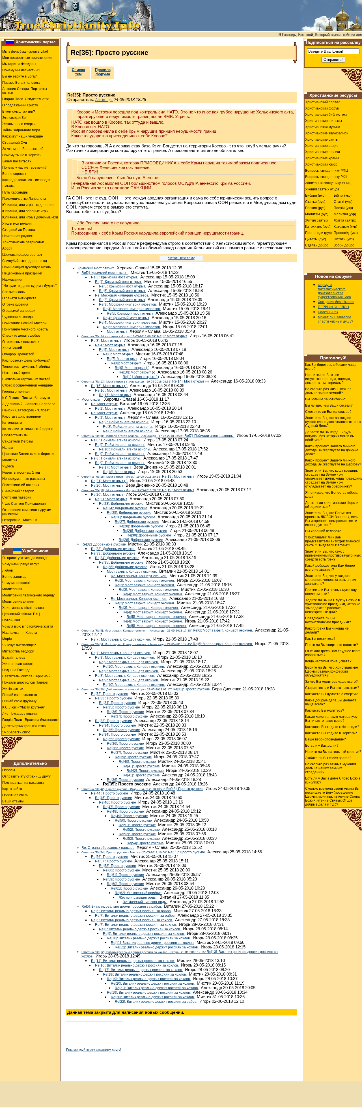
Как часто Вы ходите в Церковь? (331, 733)
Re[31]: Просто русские (145, 689)
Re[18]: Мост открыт (119, 472)
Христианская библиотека (326, 115)
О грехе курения (15, 304)
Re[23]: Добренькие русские (121, 504)
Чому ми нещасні (16, 583)
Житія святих (12, 689)
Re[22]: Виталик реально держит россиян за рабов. (156, 1002)
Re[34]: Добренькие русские (117, 558)
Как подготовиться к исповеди (26, 180)
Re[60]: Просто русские (121, 870)
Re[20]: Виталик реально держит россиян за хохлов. (153, 983)
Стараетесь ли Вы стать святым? (332, 688)
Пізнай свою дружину (19, 701)
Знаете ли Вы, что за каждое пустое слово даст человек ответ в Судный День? (333, 422)
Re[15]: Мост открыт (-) (109, 386)
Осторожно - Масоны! (19, 520)
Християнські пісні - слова (23, 608)
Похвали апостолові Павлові (25, 682)
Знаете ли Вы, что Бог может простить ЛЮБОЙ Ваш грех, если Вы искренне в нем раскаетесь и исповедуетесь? (332, 519)
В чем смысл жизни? (18, 111)
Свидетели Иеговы (17, 441)
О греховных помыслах (20, 342)
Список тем (78, 72)
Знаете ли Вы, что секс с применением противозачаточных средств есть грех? (333, 555)
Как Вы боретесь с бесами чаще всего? (331, 367)
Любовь (8, 186)
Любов (7, 570)
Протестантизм (14, 435)
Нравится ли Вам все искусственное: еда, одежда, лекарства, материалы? (328, 379)
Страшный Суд (14, 143)
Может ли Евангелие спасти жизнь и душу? (335, 319)
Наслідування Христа (19, 633)
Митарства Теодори (18, 651)
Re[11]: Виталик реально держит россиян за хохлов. (152, 943)
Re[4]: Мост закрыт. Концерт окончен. (153, 594)
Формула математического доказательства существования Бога (334, 291)
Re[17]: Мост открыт (115, 395)
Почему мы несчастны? (21, 70)
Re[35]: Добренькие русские (121, 562)
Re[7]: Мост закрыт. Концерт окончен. (121, 639)
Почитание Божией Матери (24, 323)
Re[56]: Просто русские (109, 857)
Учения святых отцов (322, 189)
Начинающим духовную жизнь (26, 267)
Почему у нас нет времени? (24, 167)
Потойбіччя (11, 620)
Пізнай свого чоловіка (19, 695)
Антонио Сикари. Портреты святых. (24, 91)
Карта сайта (12, 789)
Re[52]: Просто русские (141, 830)
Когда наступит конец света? (328, 661)
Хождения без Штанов (336, 302)
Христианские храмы (322, 158)
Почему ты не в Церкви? (21, 155)
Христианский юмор (321, 164)
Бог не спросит (14, 174)
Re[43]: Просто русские (142, 789)
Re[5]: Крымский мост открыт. (122, 286)
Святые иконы (13, 292)
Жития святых (316, 220)
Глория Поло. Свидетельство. (26, 99)
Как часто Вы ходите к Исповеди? (332, 727)
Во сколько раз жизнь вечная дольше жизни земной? (328, 391)
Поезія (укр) (343, 208)
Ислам (7, 448)
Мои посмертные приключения (27, 58)
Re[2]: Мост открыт (134, 336)
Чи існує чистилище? (19, 645)
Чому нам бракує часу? (20, 564)
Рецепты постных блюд (21, 472)
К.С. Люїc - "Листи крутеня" (23, 707)
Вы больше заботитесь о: (325, 399)
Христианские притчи (322, 152)
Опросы (8, 770)
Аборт (7, 248)
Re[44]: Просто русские (109, 793)
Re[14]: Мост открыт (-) (145, 381)
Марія (7, 639)
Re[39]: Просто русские (133, 757)
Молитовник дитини (18, 602)
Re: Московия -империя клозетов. (122, 295)
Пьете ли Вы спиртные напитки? (331, 645)
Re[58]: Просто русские (117, 866)
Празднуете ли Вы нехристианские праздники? (328, 620)
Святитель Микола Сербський (26, 676)
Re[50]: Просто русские (133, 821)
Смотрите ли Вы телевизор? (328, 412)
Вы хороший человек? (323, 531)
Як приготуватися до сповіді (24, 558)
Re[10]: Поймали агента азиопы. (125, 449)
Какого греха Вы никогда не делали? (327, 630)
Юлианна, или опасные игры (25, 211)
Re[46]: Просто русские (117, 802)
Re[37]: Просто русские (129, 716)
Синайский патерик (18, 491)
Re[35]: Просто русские (121, 707)
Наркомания (12, 280)
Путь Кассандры (15, 192)
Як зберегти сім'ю (16, 732)
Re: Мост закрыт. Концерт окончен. (139, 576)
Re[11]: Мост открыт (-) (141, 377)
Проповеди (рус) (318, 233)
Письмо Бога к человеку (21, 83)
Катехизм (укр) (345, 227)
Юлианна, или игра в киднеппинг (28, 205)
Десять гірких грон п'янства (24, 726)
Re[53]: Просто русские (141, 839)
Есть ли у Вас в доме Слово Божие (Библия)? (333, 780)
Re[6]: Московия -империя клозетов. (132, 327)
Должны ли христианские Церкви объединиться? (331, 505)
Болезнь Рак (328, 312)
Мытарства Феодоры (19, 64)
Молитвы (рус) (316, 214)
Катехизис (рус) (317, 227)
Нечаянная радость (18, 236)
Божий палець (13, 658)
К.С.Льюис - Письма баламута (26, 398)
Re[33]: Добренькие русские (113, 549)
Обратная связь (15, 795)
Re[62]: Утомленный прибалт (138, 893)
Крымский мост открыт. (96, 268)
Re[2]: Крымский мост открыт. (104, 273)
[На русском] (10, 42)
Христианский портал (35, 42)
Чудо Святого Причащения (24, 504)
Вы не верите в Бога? (19, 76)
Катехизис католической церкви (27, 429)
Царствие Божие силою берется (28, 454)
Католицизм (12, 423)
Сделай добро (316, 245)
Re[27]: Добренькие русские (137, 522)
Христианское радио (322, 146)
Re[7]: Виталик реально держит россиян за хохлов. (136, 925)
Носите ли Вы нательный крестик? (333, 752)
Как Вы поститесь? (320, 639)
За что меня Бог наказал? (23, 149)
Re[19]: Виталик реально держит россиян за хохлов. (149, 979)
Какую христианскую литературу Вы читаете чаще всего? (331, 719)
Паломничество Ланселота (24, 199)
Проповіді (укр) (346, 233)
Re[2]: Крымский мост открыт (122, 300)
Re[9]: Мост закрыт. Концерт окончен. (129, 662)
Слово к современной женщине (27, 385)
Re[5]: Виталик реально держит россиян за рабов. (121, 907)
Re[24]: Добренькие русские (125, 508)
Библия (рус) (315, 195)
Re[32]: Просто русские (109, 694)
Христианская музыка (322, 127)
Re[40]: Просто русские (137, 762)
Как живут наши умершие (22, 136)
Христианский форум (322, 108)
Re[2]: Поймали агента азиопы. (124, 422)
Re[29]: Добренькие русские (145, 531)
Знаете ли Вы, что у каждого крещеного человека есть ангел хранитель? (330, 580)
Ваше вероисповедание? (325, 739)
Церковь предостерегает (22, 255)
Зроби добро (344, 245)
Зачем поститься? (16, 161)
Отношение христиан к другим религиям (26, 512)
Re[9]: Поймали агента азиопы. (120, 445)
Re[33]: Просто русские (113, 698)
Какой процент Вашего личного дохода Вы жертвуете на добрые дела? (331, 450)
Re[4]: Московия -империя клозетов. (132, 309)
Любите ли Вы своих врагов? (328, 758)
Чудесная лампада (17, 317)
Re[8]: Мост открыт (126, 363)
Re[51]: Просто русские (137, 825)
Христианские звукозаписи (326, 133)
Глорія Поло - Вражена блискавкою (30, 720)
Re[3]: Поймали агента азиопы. (128, 427)
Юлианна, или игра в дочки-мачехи (30, 217)
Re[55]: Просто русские (143, 852)
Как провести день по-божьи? (26, 360)
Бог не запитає (14, 577)
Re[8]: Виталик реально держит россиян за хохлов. (140, 929)
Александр (104, 100)
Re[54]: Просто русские (145, 843)
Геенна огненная (16, 392)
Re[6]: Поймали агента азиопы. (128, 431)
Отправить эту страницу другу (26, 776)
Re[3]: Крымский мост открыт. (114, 277)
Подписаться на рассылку (23, 783)
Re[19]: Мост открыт (137, 476)
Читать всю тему (181, 258)
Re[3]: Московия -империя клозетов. (128, 304)
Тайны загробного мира (21, 130)
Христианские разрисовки (23, 242)
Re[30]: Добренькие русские (149, 535)
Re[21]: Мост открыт (111, 499)
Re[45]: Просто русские (113, 798)
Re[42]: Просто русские (145, 771)
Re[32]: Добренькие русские (103, 544)
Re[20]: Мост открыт (107, 486)
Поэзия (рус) (315, 208)
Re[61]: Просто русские (125, 875)
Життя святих (345, 220)
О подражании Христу (20, 105)
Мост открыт (117, 332)
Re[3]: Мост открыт (106, 341)
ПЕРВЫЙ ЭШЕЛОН (333, 307)
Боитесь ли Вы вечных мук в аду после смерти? (331, 592)
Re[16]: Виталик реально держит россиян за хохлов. (137, 965)
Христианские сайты (322, 139)
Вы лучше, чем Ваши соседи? (329, 405)
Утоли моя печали (17, 224)
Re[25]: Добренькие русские (129, 513)
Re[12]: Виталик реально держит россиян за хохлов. (157, 947)
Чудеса (8, 466)
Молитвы (9, 460)
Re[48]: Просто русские (125, 811)
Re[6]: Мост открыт (118, 354)
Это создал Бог (14, 118)
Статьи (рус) (315, 202)
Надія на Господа (16, 670)
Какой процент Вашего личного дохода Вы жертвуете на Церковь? (333, 462)
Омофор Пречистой (18, 354)
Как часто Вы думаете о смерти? (331, 694)
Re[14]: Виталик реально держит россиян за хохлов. (133, 961)
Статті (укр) (343, 202)
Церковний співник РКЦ (21, 614)
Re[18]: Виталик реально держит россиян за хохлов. (145, 974)
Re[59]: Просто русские (121, 879)
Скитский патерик (16, 497)
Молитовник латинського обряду (28, 595)
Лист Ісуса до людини (19, 714)
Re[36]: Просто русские (125, 712)
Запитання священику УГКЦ (327, 183)
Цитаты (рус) (315, 239)
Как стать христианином (21, 416)
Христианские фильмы (323, 121)
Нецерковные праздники (22, 273)
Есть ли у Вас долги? (322, 746)
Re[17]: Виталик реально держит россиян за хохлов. (141, 970)
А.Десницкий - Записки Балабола (28, 404)
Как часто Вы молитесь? (324, 710)
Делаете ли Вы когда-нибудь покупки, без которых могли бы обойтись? (330, 436)
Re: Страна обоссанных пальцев (107, 848)
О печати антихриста (19, 298)
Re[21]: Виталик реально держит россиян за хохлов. (157, 988)
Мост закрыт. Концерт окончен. (132, 572)
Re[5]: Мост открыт (114, 350)
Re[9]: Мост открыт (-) (132, 368)
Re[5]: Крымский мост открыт (130, 313)
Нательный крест (16, 373)
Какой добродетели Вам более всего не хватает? (330, 568)
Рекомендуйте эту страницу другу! (93, 1050)
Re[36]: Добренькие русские (125, 567)
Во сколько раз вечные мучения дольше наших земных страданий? (330, 768)
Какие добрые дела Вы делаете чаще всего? (331, 702)
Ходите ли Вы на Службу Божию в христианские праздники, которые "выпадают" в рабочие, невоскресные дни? (332, 606)
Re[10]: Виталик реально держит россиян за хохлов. (149, 938)
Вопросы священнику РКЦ (326, 177)
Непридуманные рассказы (23, 479)
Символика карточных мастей (26, 379)
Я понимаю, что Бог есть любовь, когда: (331, 495)
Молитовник (12, 589)
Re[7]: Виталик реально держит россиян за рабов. (135, 916)
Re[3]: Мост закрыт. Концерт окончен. (149, 590)
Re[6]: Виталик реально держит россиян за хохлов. (132, 920)
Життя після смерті (17, 664)
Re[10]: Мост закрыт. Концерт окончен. (134, 667)
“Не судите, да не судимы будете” (29, 286)
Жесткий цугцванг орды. (138, 897)
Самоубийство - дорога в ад (24, 261)
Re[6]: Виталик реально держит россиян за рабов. (131, 911)
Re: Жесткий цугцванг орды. (145, 902)
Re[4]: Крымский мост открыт (126, 318)
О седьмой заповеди (18, 311)
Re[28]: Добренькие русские (141, 526)
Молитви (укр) (345, 214)
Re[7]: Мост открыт (122, 359)
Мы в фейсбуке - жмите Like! (25, 51)
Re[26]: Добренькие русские (133, 517)
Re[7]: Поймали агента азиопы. (157, 436)
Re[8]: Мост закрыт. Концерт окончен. (125, 658)
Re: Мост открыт (104, 404)
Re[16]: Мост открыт (111, 390)
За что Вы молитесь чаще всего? (331, 682)
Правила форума (103, 72)
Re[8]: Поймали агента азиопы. (116, 440)
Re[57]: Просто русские (113, 861)
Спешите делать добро (21, 336)
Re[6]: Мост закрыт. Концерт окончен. (167, 630)
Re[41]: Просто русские (141, 766)
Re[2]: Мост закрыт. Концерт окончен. (145, 581)
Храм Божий (12, 348)
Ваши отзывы (13, 801)
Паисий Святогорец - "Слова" (25, 410)
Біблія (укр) (343, 195)
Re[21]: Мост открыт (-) (109, 481)
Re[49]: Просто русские (129, 816)
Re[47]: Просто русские (121, 807)
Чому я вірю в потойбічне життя (27, 626)
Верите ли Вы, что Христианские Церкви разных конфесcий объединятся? (331, 671)
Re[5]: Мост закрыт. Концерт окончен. (157, 617)
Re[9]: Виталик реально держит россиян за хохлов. (144, 934)
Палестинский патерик (20, 485)
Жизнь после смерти (19, 124)
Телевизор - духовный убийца (26, 367)
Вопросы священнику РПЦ (326, 171)
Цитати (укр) (344, 239)
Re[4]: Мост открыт (110, 345)
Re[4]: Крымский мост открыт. (118, 282)
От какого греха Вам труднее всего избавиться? (333, 653)
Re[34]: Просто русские (117, 703)
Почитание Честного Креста (25, 329)
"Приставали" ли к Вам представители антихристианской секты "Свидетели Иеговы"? (332, 541)
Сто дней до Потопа (18, 230)
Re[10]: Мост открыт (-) (137, 372)
